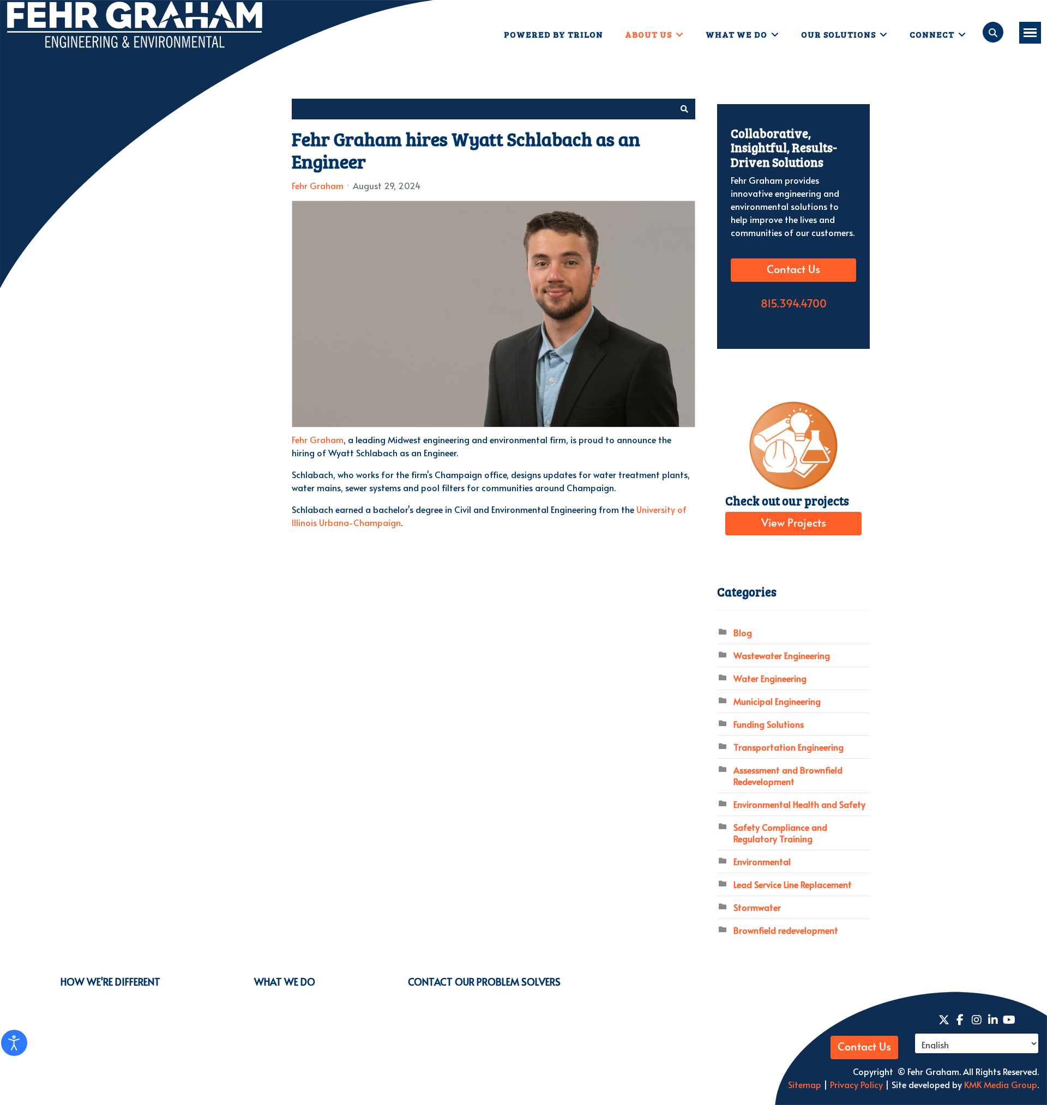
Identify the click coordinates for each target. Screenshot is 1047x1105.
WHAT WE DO (284, 981)
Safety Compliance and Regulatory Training (780, 832)
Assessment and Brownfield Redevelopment (788, 775)
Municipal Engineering (777, 701)
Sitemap (804, 1084)
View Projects (793, 523)
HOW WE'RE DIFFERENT (110, 981)
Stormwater (757, 907)
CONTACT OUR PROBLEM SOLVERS (484, 981)
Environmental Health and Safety (799, 804)
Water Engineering (770, 678)
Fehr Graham (318, 185)
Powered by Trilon (553, 34)
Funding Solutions (768, 724)
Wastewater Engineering (781, 655)
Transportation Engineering (788, 747)
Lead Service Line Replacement (792, 884)
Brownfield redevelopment (785, 930)
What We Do (736, 34)
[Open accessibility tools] (14, 1043)
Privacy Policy (855, 1084)
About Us (648, 34)
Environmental (762, 861)
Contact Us (793, 269)
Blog (742, 632)
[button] (684, 109)
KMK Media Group (1000, 1084)
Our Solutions (838, 34)
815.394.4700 (794, 304)
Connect (932, 34)
